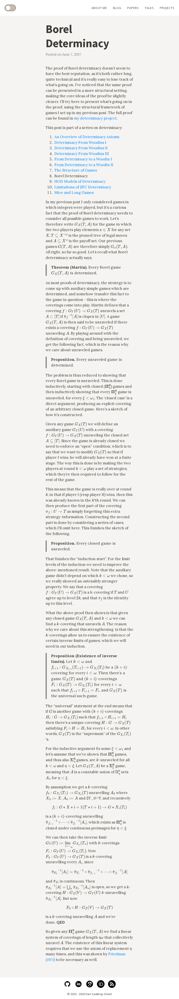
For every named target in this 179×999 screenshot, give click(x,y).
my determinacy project (95, 118)
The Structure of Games (75, 170)
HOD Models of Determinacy (79, 181)
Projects (167, 8)
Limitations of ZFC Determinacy (82, 187)
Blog (117, 8)
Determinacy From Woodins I (80, 142)
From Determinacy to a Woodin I (83, 159)
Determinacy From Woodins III (81, 153)
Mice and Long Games (74, 192)
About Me (99, 8)
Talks (149, 8)
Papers (133, 8)
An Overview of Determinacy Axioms (86, 136)
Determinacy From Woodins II (81, 148)
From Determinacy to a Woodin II (83, 164)
